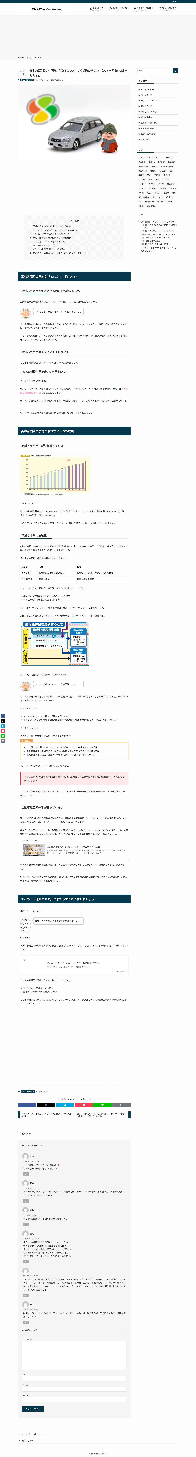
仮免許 (154, 166)
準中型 (141, 192)
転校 (154, 197)
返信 (26, 1174)
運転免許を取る (147, 128)
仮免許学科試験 (167, 166)
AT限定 (141, 157)
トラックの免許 (147, 89)
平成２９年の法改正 (46, 245)
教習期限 (152, 188)
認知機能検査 (146, 117)
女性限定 (160, 184)
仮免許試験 (143, 170)
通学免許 (168, 197)
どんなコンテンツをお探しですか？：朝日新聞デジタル (73, 963)
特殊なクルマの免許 (149, 111)
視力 (174, 192)
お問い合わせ (27, 1440)
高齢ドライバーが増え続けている (52, 241)
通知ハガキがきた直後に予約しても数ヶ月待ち (57, 230)
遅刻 (140, 201)
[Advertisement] (98, 36)
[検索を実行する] (175, 70)
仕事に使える (144, 166)
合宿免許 (157, 175)
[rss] (173, 1)
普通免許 (162, 188)
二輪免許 (171, 162)
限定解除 (160, 201)
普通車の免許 (146, 106)
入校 (170, 170)
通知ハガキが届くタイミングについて (53, 233)
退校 (160, 197)
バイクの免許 (146, 95)
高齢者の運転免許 (27, 80)
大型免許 (165, 179)
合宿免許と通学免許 (149, 100)
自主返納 (165, 192)
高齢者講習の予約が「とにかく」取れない (53, 226)
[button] (27, 1105)
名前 (24, 1374)
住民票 (153, 170)
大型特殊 (142, 184)
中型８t (152, 162)
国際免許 (167, 175)
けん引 (149, 157)
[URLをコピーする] (121, 1105)
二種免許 (161, 162)
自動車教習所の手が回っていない (52, 248)
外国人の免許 (154, 179)
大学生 (151, 184)
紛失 (157, 192)
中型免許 (142, 162)
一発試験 (169, 157)
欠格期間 (172, 188)
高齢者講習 (43, 1091)
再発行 (141, 175)
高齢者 (141, 206)
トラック (158, 157)
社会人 (149, 192)
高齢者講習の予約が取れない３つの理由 (52, 237)
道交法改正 (149, 201)
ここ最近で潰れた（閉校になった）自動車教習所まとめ (73, 846)
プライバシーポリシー (32, 1434)
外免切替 (142, 179)
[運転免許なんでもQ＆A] (44, 9)
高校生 (169, 201)
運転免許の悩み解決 (149, 122)
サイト (25, 1395)
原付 (148, 175)
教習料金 (142, 188)
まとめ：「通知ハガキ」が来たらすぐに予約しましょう (59, 253)
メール (25, 1384)
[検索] (176, 1)
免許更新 (162, 170)
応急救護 (170, 184)
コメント (27, 1339)
